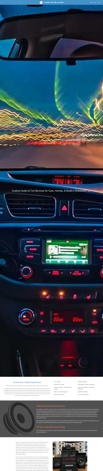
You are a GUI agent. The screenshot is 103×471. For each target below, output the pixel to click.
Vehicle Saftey (82, 381)
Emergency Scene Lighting (86, 384)
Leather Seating (83, 391)
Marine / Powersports (61, 391)
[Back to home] (51, 2)
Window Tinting (59, 384)
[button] (98, 2)
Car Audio (57, 381)
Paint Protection (59, 394)
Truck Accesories (83, 394)
